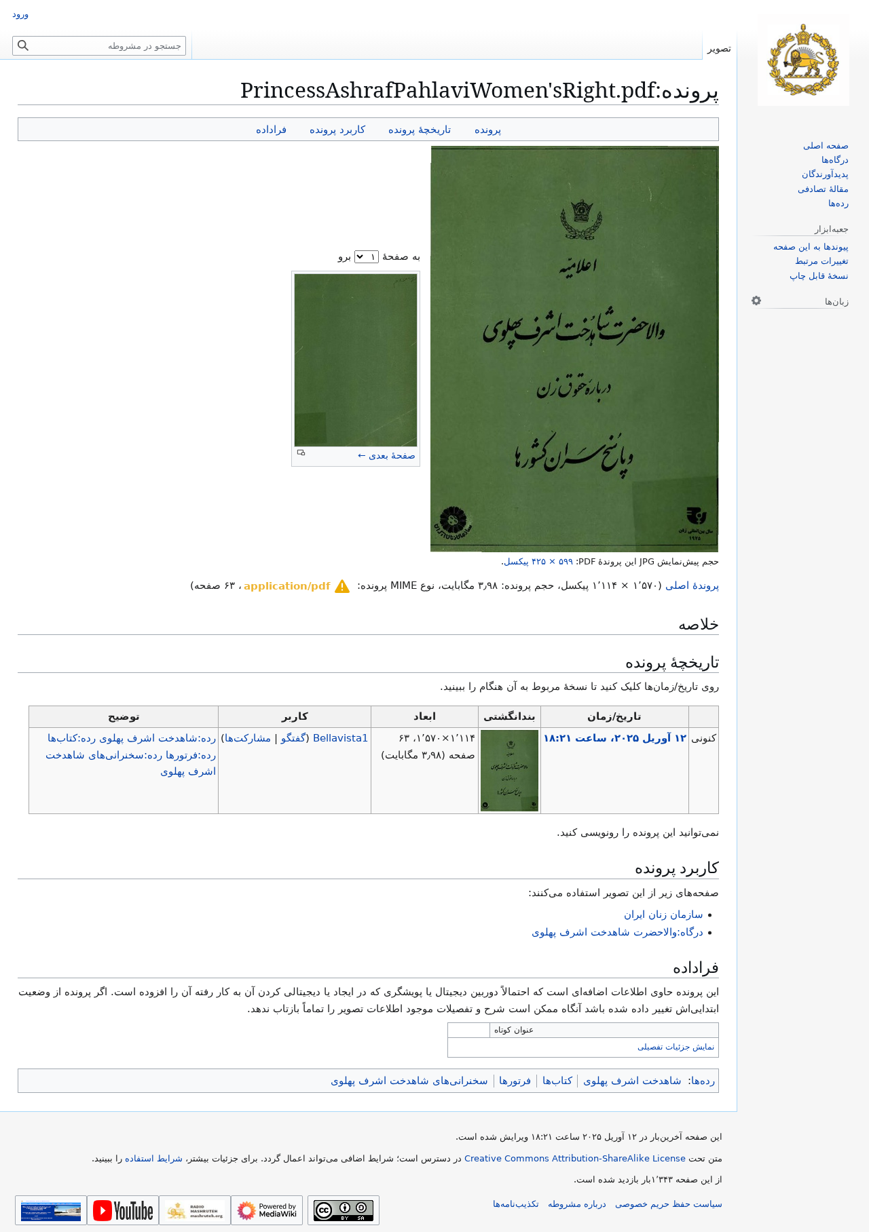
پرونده (488, 129)
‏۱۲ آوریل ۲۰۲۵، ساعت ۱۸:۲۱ (614, 738)
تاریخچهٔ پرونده (419, 129)
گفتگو (293, 738)
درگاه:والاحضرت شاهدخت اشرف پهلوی (617, 932)
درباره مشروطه (577, 1204)
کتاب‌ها (557, 1081)
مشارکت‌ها (248, 738)
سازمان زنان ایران (663, 914)
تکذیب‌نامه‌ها (516, 1204)
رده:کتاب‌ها (72, 738)
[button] (298, 586)
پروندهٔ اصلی (692, 585)
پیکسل (538, 561)
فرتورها (515, 1081)
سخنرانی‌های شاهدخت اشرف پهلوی (409, 1081)
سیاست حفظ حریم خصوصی (668, 1204)
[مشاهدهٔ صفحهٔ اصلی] (803, 60)
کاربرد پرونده (337, 129)
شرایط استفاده (154, 1158)
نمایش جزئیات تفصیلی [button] (675, 1047)
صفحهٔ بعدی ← (386, 455)
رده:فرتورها (191, 755)
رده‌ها (703, 1081)
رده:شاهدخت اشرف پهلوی (157, 738)
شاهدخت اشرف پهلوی (632, 1081)
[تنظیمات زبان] (756, 300)
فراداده (271, 129)
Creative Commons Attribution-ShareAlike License (575, 1158)
